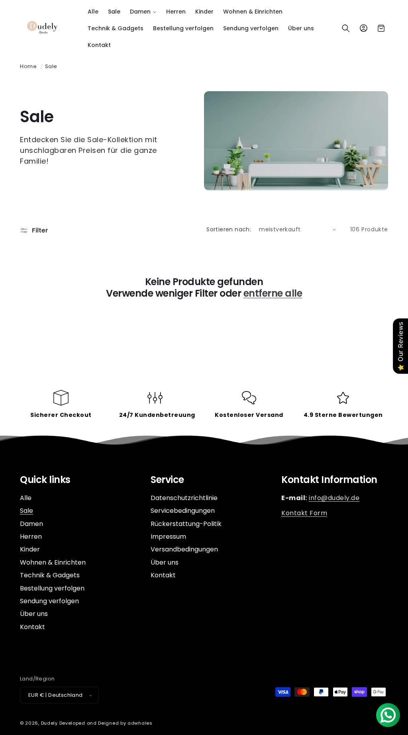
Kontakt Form (304, 513)
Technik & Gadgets (50, 575)
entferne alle (272, 293)
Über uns (34, 613)
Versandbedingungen (184, 549)
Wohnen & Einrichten (53, 562)
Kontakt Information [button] (329, 480)
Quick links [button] (45, 480)
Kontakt (32, 626)
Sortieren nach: (228, 229)
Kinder (30, 549)
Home (28, 66)
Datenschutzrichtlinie (184, 498)
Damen (31, 523)
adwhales (140, 723)
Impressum (168, 536)
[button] (143, 11)
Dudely (49, 723)
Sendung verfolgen (49, 601)
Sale (51, 66)
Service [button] (167, 480)
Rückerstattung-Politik (186, 523)
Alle (25, 498)
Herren (31, 536)
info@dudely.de (334, 497)
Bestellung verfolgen (52, 588)
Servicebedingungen (183, 510)
